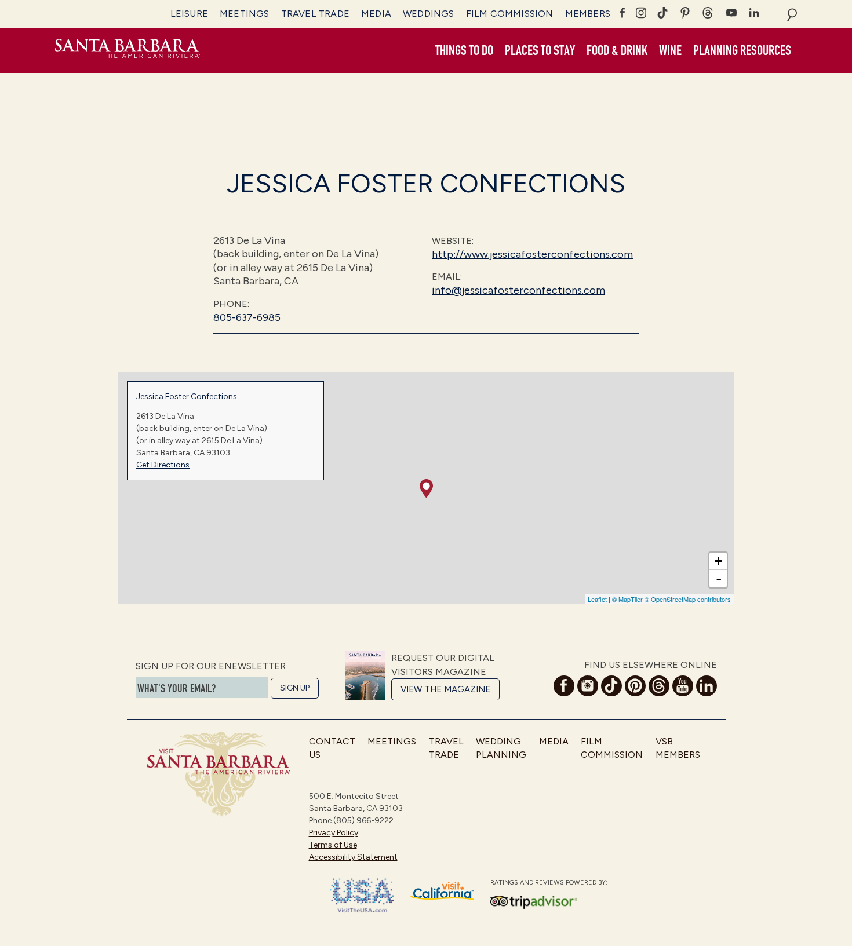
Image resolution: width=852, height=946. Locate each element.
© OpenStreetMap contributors (688, 599)
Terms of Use (333, 845)
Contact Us (332, 747)
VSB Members (678, 747)
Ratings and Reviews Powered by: (548, 882)
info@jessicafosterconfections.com (518, 290)
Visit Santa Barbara (127, 50)
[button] (464, 51)
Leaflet (597, 599)
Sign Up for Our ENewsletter (211, 665)
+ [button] (718, 561)
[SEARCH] (792, 14)
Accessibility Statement (353, 857)
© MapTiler (627, 599)
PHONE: (231, 303)
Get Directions (163, 465)
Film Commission (510, 13)
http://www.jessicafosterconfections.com (532, 254)
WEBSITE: (453, 240)
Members (587, 13)
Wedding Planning (501, 747)
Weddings (428, 13)
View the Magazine (445, 689)
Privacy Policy (333, 833)
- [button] (719, 579)
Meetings (245, 13)
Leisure (189, 13)
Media (376, 13)
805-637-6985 (247, 317)
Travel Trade (315, 13)
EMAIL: (447, 276)
